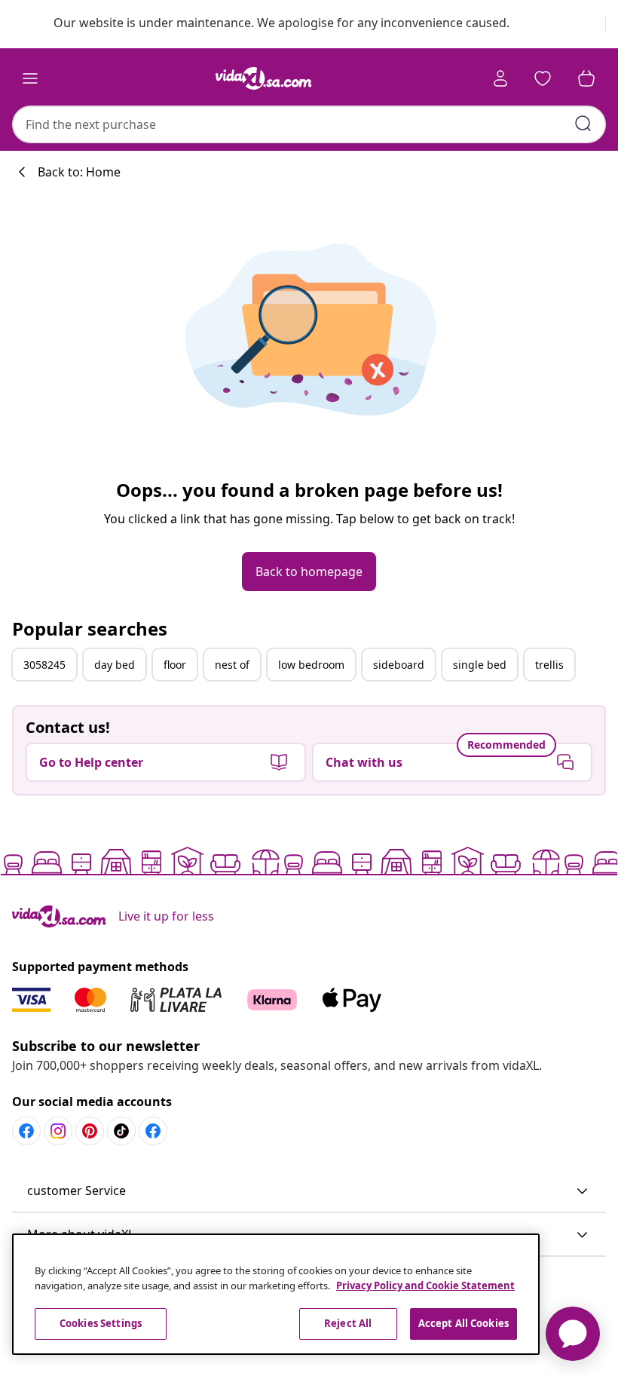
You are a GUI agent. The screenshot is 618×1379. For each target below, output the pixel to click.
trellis (549, 664)
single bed (479, 664)
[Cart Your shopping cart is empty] (586, 78)
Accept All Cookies (463, 1323)
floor (175, 664)
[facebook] (26, 1130)
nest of (232, 664)
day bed (114, 664)
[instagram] (58, 1130)
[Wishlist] (542, 78)
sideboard (398, 664)
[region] (276, 1294)
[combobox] (309, 124)
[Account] (500, 78)
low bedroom (311, 664)
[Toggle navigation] (30, 78)
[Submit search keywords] (583, 124)
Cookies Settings (101, 1323)
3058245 (44, 664)
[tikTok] (121, 1130)
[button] (309, 1191)
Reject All (348, 1323)
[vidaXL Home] (263, 78)
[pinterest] (89, 1130)
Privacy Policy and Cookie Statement (425, 1285)
